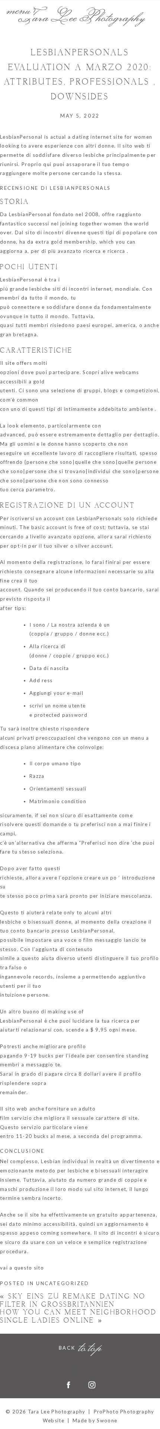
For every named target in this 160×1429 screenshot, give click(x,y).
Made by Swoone (95, 1420)
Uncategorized (62, 1283)
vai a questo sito (22, 1268)
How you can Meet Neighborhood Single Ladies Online (78, 1316)
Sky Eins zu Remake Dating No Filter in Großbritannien (73, 1300)
